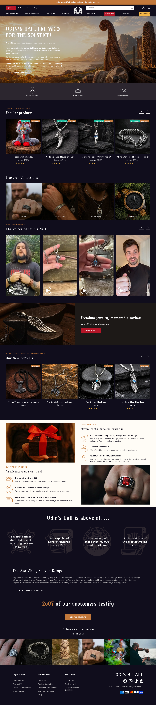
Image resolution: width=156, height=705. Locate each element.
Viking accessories (32, 14)
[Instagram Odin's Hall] (130, 681)
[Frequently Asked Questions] (138, 7)
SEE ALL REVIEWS (78, 617)
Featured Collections (22, 177)
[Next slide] (148, 111)
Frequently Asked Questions (72, 689)
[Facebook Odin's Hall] (125, 681)
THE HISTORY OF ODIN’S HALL (31, 590)
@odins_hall (78, 634)
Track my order (71, 684)
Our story (42, 680)
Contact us (69, 680)
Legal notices (18, 680)
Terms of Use (18, 684)
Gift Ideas (126, 14)
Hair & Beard (50, 14)
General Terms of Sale (22, 688)
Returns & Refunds (46, 691)
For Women (91, 14)
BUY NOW (90, 330)
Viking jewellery (12, 14)
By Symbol (65, 14)
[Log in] (143, 7)
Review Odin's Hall (45, 684)
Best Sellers (109, 14)
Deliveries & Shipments (47, 688)
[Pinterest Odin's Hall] (141, 681)
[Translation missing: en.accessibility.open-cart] (149, 7)
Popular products (19, 112)
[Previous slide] (141, 111)
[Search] (132, 8)
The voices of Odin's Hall (26, 229)
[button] (20, 163)
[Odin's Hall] (78, 10)
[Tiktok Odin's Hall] (136, 681)
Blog (40, 695)
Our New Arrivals (19, 358)
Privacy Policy (18, 691)
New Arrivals (145, 14)
